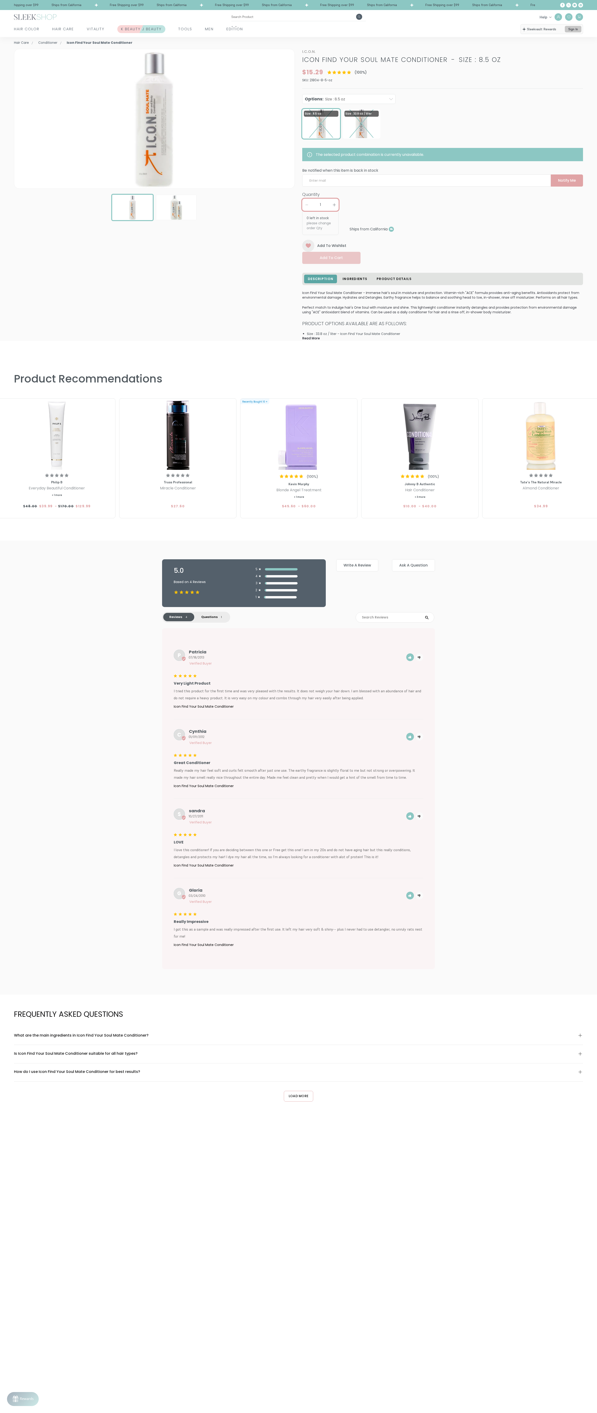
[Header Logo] (35, 16)
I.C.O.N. (309, 51)
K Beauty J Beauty (141, 29)
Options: (325, 99)
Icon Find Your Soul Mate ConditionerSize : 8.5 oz (401, 59)
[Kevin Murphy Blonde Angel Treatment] (298, 435)
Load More (299, 1096)
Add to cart (331, 257)
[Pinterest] (580, 5)
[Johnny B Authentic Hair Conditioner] (419, 435)
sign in (573, 29)
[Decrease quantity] (306, 204)
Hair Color (26, 29)
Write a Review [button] (357, 565)
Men (209, 29)
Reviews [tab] (175, 617)
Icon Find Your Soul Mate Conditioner (204, 706)
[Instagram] (574, 5)
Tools (185, 29)
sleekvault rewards (541, 29)
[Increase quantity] (334, 204)
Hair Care (63, 29)
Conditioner (47, 42)
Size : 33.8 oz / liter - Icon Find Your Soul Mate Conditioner (353, 333)
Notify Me (567, 180)
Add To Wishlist (331, 245)
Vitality (95, 29)
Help (543, 17)
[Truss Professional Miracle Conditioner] (177, 435)
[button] (410, 657)
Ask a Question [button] (413, 565)
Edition (234, 29)
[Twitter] (568, 5)
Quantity (311, 194)
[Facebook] (562, 5)
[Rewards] (23, 1399)
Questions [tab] (209, 617)
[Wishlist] (569, 17)
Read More (311, 338)
